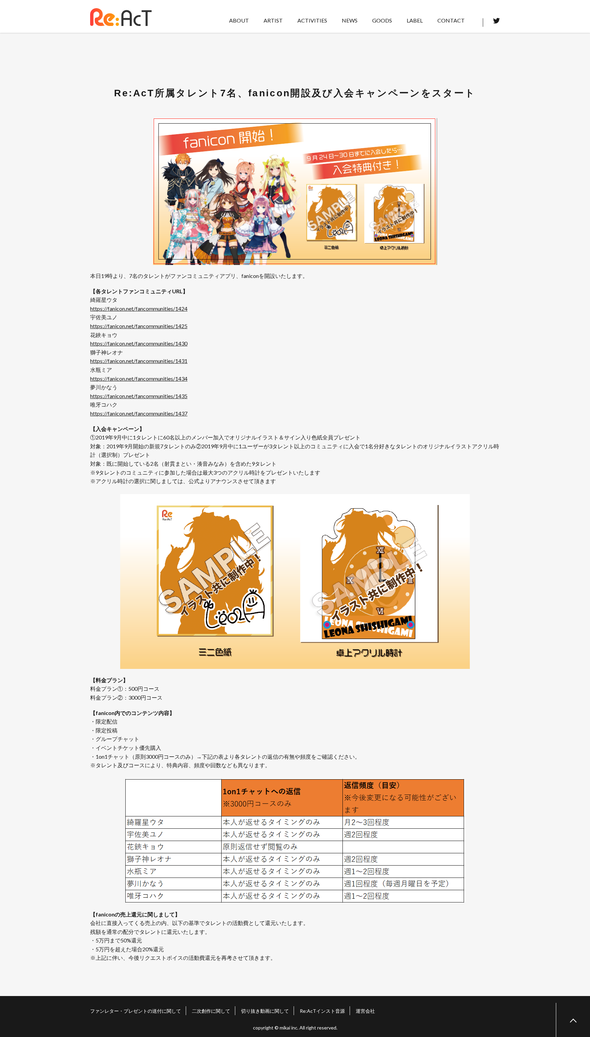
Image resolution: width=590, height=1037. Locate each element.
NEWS (349, 20)
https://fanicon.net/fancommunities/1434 (138, 378)
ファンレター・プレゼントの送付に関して (135, 1011)
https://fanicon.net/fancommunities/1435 (138, 396)
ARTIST (273, 20)
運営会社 (365, 1011)
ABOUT (239, 20)
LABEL (415, 20)
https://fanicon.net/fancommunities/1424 (138, 308)
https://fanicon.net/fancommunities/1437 (138, 413)
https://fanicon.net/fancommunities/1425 (138, 326)
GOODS (382, 20)
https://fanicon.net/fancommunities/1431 (138, 361)
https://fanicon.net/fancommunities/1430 (138, 343)
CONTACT (451, 20)
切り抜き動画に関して (265, 1011)
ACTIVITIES (312, 20)
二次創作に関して (211, 1011)
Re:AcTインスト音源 (322, 1011)
